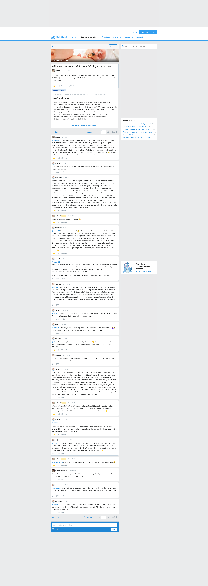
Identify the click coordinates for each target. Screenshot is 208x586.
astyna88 (56, 231)
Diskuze (55, 60)
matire (55, 505)
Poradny (117, 37)
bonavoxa (56, 328)
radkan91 (56, 443)
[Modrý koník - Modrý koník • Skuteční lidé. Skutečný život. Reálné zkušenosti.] (59, 37)
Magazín (140, 37)
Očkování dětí (64, 60)
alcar (55, 313)
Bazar (73, 37)
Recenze (129, 37)
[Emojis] (53, 529)
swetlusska (57, 140)
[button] (84, 126)
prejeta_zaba (58, 462)
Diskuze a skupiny (88, 37)
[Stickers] (57, 529)
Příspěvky (105, 37)
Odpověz (64, 86)
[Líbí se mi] (53, 172)
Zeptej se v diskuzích (143, 272)
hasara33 (56, 262)
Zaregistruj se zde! (148, 32)
